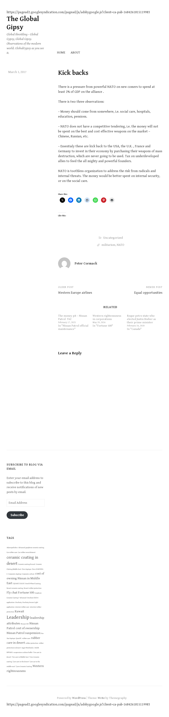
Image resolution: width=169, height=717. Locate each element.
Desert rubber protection (32, 588)
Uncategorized (113, 238)
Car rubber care (12, 552)
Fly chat (12, 592)
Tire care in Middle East (20, 657)
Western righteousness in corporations (107, 317)
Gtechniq (18, 602)
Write (101, 698)
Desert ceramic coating (15, 588)
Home (61, 52)
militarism (108, 245)
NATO (120, 245)
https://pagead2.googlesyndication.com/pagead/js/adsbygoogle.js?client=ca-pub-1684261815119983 (78, 12)
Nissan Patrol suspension (23, 633)
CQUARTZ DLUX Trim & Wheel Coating (27, 584)
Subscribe (17, 515)
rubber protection (32, 643)
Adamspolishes (12, 548)
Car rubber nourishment (26, 552)
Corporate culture (28, 574)
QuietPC (18, 638)
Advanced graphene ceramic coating (31, 548)
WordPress (79, 698)
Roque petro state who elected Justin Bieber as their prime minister (141, 319)
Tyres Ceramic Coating (24, 666)
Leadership (18, 617)
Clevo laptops (26, 569)
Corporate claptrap (14, 574)
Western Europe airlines (75, 293)
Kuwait (19, 611)
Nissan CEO (25, 624)
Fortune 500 (26, 592)
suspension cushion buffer (23, 652)
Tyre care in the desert (21, 662)
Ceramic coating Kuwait (26, 564)
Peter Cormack (86, 263)
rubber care (26, 638)
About (75, 52)
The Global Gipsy (23, 23)
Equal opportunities (148, 293)
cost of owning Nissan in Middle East (25, 578)
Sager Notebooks (27, 648)
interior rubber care (22, 607)
